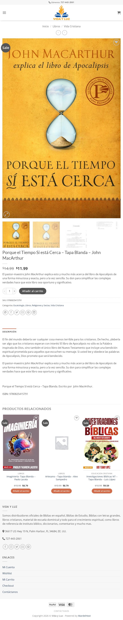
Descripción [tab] (9, 331)
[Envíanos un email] (22, 546)
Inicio (45, 26)
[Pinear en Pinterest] (28, 312)
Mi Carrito (8, 579)
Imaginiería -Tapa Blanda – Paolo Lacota (21, 478)
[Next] (114, 128)
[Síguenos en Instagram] (11, 546)
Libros (56, 26)
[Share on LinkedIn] (34, 312)
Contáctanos (10, 592)
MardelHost (84, 615)
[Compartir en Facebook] (11, 312)
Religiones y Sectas (41, 305)
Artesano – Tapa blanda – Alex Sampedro (61, 478)
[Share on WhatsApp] (5, 312)
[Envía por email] (22, 312)
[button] (4, 13)
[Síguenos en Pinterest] (28, 546)
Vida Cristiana (72, 26)
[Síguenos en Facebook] (5, 546)
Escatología (18, 305)
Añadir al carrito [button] (21, 491)
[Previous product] (64, 32)
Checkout (8, 585)
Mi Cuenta (8, 567)
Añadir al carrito (32, 291)
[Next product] (58, 32)
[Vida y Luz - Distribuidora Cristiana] (61, 12)
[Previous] (9, 128)
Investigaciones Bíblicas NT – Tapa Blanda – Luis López (101, 478)
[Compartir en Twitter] (17, 312)
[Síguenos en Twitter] (17, 546)
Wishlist (7, 573)
